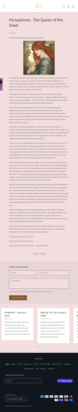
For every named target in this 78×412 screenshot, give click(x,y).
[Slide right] (43, 347)
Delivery (36, 364)
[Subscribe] (39, 380)
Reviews (43, 369)
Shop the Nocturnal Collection (21, 236)
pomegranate (59, 187)
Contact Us (27, 364)
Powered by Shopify (26, 406)
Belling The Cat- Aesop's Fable (53, 314)
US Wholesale (29, 369)
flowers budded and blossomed (27, 81)
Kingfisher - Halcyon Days (15, 314)
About (19, 364)
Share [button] (13, 33)
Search (13, 364)
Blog (7, 364)
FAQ (36, 369)
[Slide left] (34, 347)
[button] (4, 6)
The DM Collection (15, 406)
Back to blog (40, 254)
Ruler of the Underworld (18, 122)
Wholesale (67, 364)
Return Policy (57, 364)
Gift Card (51, 369)
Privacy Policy (45, 364)
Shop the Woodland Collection (21, 241)
